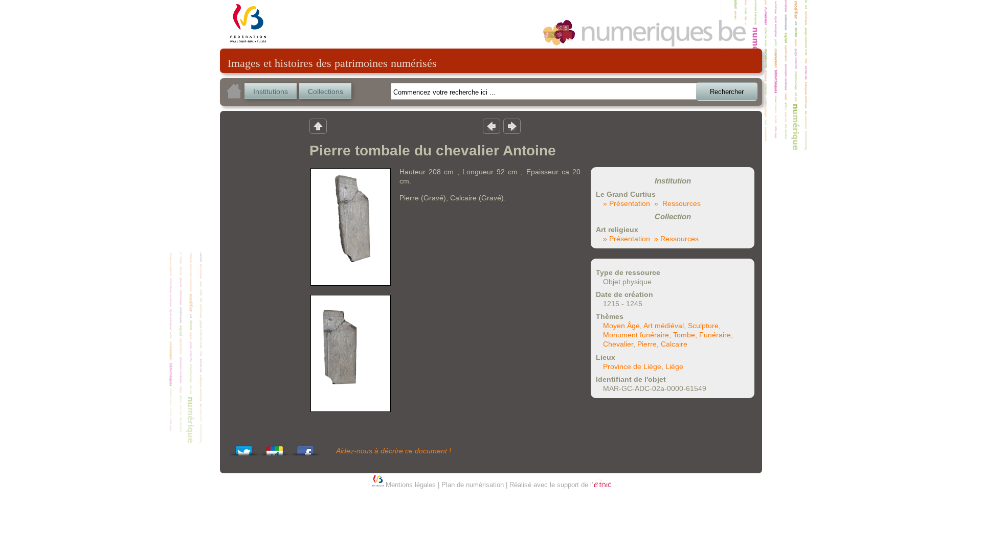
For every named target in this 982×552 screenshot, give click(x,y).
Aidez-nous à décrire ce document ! (393, 451)
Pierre (647, 344)
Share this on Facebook (305, 448)
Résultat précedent (491, 125)
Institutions (270, 91)
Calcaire (674, 344)
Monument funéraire (636, 335)
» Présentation (626, 203)
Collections (325, 91)
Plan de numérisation (472, 485)
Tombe (684, 335)
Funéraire (715, 335)
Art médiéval (663, 325)
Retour (318, 125)
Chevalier (618, 344)
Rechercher (727, 92)
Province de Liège (632, 366)
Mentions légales (411, 485)
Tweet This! (244, 448)
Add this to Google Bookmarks (274, 448)
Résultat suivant (512, 125)
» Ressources (677, 203)
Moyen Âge (621, 325)
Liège (674, 366)
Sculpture (703, 325)
